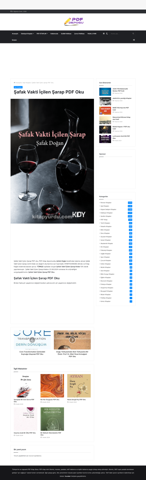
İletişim (14, 40)
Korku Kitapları (105, 301)
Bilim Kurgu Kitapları (107, 274)
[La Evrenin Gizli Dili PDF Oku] (105, 139)
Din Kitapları (105, 247)
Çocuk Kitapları (106, 260)
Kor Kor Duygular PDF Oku (50, 399)
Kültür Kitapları (106, 264)
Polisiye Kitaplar (106, 284)
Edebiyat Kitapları (26, 33)
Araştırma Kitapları (107, 288)
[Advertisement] (73, 60)
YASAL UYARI (91, 33)
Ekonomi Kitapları (106, 281)
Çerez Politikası (79, 33)
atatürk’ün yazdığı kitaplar (122, 98)
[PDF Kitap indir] (73, 22)
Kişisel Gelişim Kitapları (108, 209)
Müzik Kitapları (106, 267)
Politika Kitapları (106, 298)
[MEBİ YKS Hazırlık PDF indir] (105, 111)
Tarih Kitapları (105, 223)
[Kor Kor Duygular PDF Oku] (52, 385)
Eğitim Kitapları (106, 277)
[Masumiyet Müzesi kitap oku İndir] (105, 120)
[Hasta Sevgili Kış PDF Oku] (79, 385)
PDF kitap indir (44, 469)
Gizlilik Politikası (66, 33)
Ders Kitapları (105, 233)
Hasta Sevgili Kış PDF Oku (76, 399)
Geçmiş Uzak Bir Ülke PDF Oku (25, 433)
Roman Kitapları (106, 202)
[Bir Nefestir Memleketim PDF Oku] (52, 419)
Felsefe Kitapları (106, 226)
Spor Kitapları (105, 257)
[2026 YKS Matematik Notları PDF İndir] (105, 92)
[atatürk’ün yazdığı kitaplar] (105, 101)
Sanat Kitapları (106, 240)
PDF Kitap (104, 219)
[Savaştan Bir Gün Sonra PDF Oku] (25, 385)
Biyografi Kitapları (107, 291)
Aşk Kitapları (27, 82)
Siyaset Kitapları (106, 237)
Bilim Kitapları (105, 230)
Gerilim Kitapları (106, 216)
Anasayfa (15, 33)
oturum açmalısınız (35, 456)
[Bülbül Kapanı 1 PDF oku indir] (105, 130)
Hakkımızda (54, 33)
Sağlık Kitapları (106, 254)
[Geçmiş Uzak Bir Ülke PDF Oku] (25, 419)
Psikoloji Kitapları (106, 250)
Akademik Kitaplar (107, 243)
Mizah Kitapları (106, 294)
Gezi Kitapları (105, 271)
